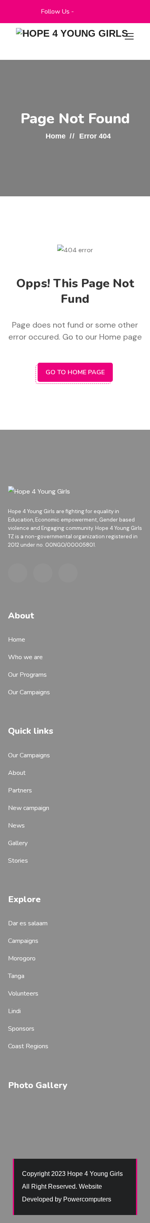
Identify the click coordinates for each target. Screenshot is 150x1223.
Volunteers (23, 993)
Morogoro (22, 958)
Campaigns (23, 941)
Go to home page (75, 372)
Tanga (16, 976)
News (16, 825)
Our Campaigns (29, 692)
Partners (20, 790)
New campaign (28, 808)
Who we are (25, 657)
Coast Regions (28, 1046)
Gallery (18, 843)
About (17, 773)
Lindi (14, 1011)
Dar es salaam (28, 923)
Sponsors (21, 1028)
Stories (18, 860)
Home (56, 136)
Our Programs (27, 674)
